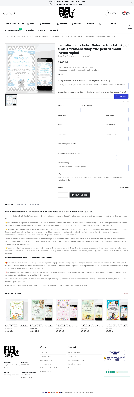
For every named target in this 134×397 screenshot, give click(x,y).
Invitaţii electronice (11, 324)
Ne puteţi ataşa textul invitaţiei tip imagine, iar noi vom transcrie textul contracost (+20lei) (92, 92)
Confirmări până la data (67, 144)
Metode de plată (74, 352)
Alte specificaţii (63, 163)
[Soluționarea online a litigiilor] (114, 352)
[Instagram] (7, 13)
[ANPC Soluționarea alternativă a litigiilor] (114, 358)
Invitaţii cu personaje (112, 324)
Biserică (61, 125)
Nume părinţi (87, 106)
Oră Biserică (110, 125)
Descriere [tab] (9, 205)
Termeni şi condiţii (46, 364)
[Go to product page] (17, 310)
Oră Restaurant (111, 134)
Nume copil (62, 106)
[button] (129, 27)
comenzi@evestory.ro (11, 375)
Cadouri (63, 24)
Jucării (31, 30)
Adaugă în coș (81, 195)
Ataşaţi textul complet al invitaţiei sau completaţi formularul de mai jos (84, 81)
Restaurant (62, 134)
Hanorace (90, 24)
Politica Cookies (45, 372)
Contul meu (44, 352)
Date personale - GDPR (76, 360)
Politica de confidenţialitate (49, 368)
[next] (127, 45)
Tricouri (77, 24)
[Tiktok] (14, 13)
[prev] (124, 45)
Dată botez (110, 115)
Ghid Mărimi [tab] (21, 205)
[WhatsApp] (10, 13)
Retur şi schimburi (46, 360)
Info (59, 174)
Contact (71, 368)
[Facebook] (3, 13)
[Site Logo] (67, 13)
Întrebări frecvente (74, 364)
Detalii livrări (72, 356)
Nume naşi (62, 115)
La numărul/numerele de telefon (70, 153)
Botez (32, 24)
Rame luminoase (15, 29)
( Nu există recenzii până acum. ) (78, 56)
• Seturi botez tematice (14, 24)
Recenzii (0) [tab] (34, 205)
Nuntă (55, 30)
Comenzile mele (46, 356)
